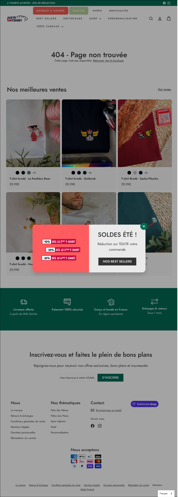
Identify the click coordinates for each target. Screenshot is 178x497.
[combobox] (163, 493)
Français (161, 493)
